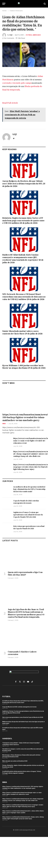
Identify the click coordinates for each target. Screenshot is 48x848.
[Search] (44, 3)
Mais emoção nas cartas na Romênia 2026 (14, 761)
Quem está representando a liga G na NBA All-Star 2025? (25, 573)
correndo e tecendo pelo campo (17, 83)
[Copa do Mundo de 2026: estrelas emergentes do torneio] (6, 503)
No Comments (9, 38)
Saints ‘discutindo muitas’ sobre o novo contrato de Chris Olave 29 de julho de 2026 (22, 332)
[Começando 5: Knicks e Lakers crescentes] (24, 636)
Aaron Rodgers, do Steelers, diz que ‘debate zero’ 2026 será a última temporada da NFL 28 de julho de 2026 (23, 183)
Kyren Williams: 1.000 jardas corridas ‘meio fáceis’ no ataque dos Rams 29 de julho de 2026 (24, 366)
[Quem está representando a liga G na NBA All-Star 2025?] (24, 557)
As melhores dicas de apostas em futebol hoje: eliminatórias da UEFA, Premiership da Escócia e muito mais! (29, 489)
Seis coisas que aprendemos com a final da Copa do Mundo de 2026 (22, 717)
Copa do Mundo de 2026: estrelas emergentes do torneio (19, 707)
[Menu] (3, 3)
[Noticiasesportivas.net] (24, 3)
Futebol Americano (33, 35)
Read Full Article (10, 103)
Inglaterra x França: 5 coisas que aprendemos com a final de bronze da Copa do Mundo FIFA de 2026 (28, 514)
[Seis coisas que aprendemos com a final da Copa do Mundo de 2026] (6, 529)
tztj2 (10, 35)
